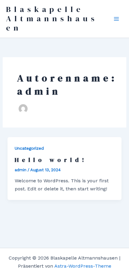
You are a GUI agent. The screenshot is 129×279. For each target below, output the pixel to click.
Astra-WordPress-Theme (82, 266)
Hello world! (51, 160)
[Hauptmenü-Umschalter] (116, 18)
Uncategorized (29, 148)
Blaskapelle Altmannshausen (52, 18)
